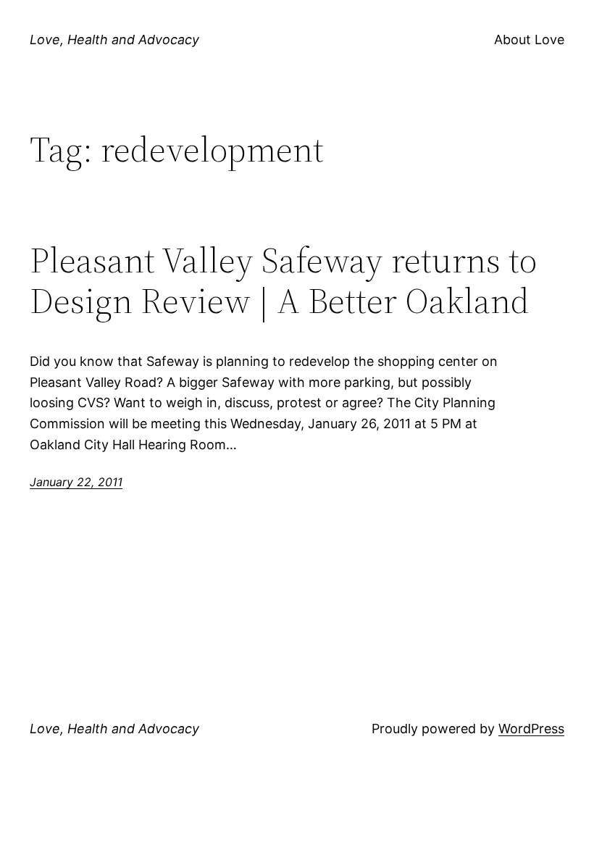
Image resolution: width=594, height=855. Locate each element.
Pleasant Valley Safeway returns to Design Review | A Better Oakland (283, 281)
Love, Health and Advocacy (114, 39)
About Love (529, 39)
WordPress (531, 728)
